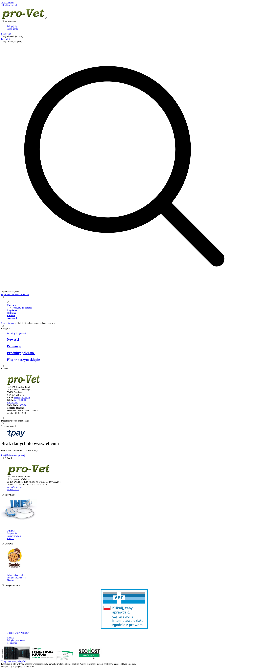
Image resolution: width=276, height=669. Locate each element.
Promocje (14, 346)
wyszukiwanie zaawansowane (15, 294)
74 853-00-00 (7, 2)
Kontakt (4, 368)
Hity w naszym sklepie (23, 359)
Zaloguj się (12, 26)
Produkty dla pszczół (22, 307)
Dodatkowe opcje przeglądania (15, 421)
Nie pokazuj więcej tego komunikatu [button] (17, 666)
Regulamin (12, 533)
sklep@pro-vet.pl (9, 5)
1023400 (22, 405)
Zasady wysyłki (14, 536)
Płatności (11, 580)
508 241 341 (12, 402)
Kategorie (5, 328)
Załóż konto (12, 29)
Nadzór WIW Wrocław (18, 633)
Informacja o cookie (16, 575)
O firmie (11, 530)
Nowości (13, 339)
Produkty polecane (21, 353)
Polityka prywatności (16, 577)
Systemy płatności (9, 426)
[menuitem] (127, 305)
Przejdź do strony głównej (13, 455)
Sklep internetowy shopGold (14, 661)
